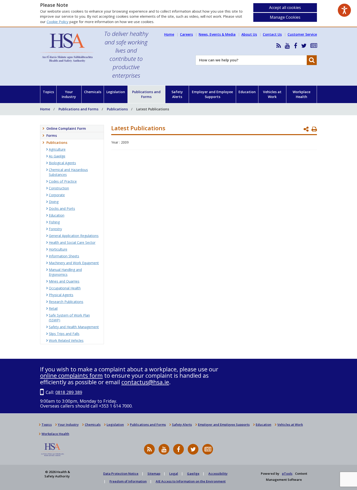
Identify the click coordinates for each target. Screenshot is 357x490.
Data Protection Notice (120, 473)
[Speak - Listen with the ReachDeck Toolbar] (344, 10)
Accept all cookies (285, 7)
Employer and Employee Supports (212, 94)
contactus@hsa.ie (145, 382)
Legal (173, 473)
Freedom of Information (128, 481)
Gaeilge (193, 473)
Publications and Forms (146, 94)
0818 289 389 (68, 392)
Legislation (115, 92)
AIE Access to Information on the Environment (191, 481)
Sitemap (153, 473)
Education (247, 92)
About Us (249, 34)
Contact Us (272, 34)
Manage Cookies (285, 17)
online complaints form (71, 375)
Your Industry (69, 94)
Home (169, 34)
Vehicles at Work (272, 94)
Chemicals (92, 92)
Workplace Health (301, 94)
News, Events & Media (217, 34)
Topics (48, 92)
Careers (186, 34)
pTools (287, 473)
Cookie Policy (57, 21)
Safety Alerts (177, 94)
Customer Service (302, 34)
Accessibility (218, 473)
